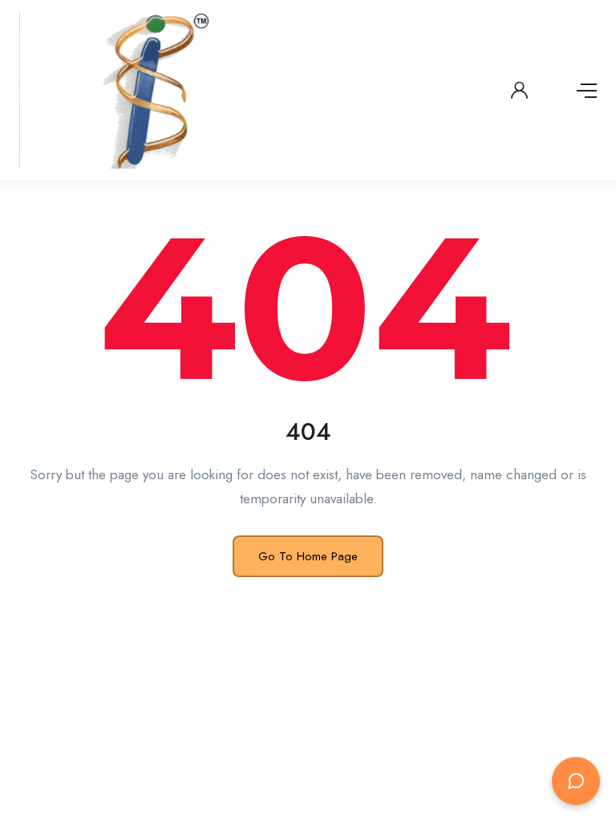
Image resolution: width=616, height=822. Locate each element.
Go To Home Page (308, 556)
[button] (576, 779)
